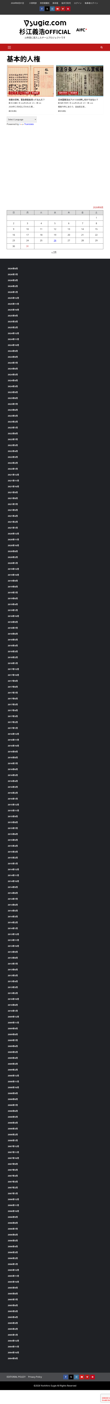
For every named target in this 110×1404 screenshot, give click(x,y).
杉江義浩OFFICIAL (45, 32)
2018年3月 (13, 651)
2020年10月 (13, 545)
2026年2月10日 (26, 103)
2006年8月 (13, 1223)
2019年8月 (13, 586)
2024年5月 (13, 374)
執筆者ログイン (91, 3)
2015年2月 (13, 857)
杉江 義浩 (14, 103)
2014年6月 (13, 904)
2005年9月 (13, 1287)
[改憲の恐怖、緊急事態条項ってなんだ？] (30, 81)
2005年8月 (13, 1293)
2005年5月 (13, 1311)
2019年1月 (13, 610)
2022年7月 (13, 439)
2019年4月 (13, 604)
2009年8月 (13, 1034)
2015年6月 (13, 834)
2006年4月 (13, 1246)
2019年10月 (13, 574)
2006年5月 (13, 1240)
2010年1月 (13, 1010)
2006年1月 (13, 1264)
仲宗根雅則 (44, 3)
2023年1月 (13, 427)
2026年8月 (13, 268)
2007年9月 (13, 1164)
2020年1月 (13, 563)
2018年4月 (13, 645)
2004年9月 (13, 1358)
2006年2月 (13, 1258)
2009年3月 (13, 1063)
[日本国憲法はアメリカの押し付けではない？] (79, 81)
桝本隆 (55, 3)
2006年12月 (13, 1199)
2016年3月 (13, 787)
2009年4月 (13, 1058)
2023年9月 (13, 392)
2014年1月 (13, 928)
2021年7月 (13, 504)
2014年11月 (13, 875)
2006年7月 (13, 1228)
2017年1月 (13, 728)
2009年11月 (13, 1022)
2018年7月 (13, 627)
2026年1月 (13, 292)
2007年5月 (13, 1169)
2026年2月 (13, 286)
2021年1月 (13, 527)
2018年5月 (13, 639)
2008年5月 (13, 1116)
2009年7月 (13, 1040)
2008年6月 (13, 1111)
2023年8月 (13, 398)
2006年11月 (13, 1205)
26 (55, 240)
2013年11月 (13, 940)
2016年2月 (13, 792)
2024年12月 (13, 333)
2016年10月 (13, 745)
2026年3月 (13, 280)
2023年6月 (13, 410)
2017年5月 (13, 704)
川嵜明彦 (33, 3)
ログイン (78, 3)
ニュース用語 (24, 93)
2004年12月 (13, 1340)
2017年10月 (13, 675)
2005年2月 (13, 1329)
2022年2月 (13, 463)
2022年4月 (13, 451)
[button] (9, 47)
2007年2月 (13, 1187)
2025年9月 (13, 315)
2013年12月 (13, 934)
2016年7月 (13, 763)
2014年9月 (13, 887)
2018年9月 (13, 622)
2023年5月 (13, 415)
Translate (29, 124)
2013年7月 (13, 963)
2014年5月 (13, 910)
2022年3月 (13, 457)
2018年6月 (13, 633)
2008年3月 (13, 1128)
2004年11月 (13, 1346)
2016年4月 (13, 781)
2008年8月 (13, 1099)
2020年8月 (13, 551)
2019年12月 (13, 569)
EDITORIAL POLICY (16, 1376)
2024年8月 (13, 356)
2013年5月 (13, 975)
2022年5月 (13, 445)
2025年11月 (13, 303)
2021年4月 (13, 516)
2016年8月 (13, 757)
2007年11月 (13, 1152)
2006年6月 (13, 1234)
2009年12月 (13, 1016)
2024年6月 (13, 368)
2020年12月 (13, 533)
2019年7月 (13, 592)
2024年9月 (13, 351)
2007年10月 (13, 1158)
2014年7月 (13, 898)
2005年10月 (13, 1281)
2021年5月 (13, 510)
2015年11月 (13, 810)
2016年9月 (13, 751)
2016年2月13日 (77, 103)
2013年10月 (13, 946)
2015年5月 (13, 840)
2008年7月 (13, 1105)
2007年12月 (13, 1146)
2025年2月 (13, 327)
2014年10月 (13, 881)
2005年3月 (13, 1323)
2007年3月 (13, 1181)
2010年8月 (13, 1005)
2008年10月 (13, 1087)
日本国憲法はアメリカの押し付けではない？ (78, 99)
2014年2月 (13, 922)
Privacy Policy (35, 1376)
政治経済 (35, 93)
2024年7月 (13, 362)
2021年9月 (13, 492)
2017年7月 (13, 692)
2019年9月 (13, 580)
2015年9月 (13, 816)
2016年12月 (13, 734)
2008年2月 (13, 1134)
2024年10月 (13, 345)
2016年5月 (13, 775)
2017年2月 (13, 722)
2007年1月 (13, 1193)
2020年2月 (13, 557)
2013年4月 (13, 981)
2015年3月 (13, 851)
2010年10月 (13, 999)
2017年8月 (13, 686)
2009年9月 (13, 1028)
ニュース (13, 93)
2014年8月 (13, 893)
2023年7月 (13, 404)
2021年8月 (13, 498)
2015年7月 (13, 828)
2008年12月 (13, 1075)
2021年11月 (13, 480)
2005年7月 (13, 1299)
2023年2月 (13, 421)
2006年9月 (13, 1217)
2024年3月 (13, 386)
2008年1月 (13, 1140)
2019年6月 (13, 598)
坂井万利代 (66, 3)
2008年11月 (13, 1081)
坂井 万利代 (64, 103)
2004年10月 (13, 1352)
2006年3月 (13, 1252)
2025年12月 (13, 298)
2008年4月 (13, 1122)
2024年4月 (13, 380)
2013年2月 (13, 993)
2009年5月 (13, 1052)
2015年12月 (13, 804)
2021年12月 (13, 474)
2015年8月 (13, 822)
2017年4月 (13, 710)
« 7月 (54, 252)
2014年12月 (13, 869)
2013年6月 (13, 969)
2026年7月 (13, 274)
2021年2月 (13, 521)
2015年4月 (13, 845)
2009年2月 (13, 1069)
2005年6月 (13, 1305)
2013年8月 (13, 957)
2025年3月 (13, 321)
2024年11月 (13, 339)
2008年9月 (13, 1093)
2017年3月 (13, 716)
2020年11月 (13, 539)
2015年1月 (13, 863)
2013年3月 (13, 987)
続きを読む (13, 111)
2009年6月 (13, 1046)
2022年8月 (13, 433)
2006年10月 (13, 1211)
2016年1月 (13, 798)
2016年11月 (13, 739)
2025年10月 (13, 309)
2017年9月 (13, 681)
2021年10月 (13, 486)
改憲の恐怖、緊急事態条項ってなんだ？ (27, 99)
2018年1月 (13, 663)
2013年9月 (13, 952)
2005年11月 (13, 1276)
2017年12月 (13, 669)
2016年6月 (13, 769)
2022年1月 (13, 468)
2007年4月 (13, 1175)
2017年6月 (13, 698)
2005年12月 (13, 1270)
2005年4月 (13, 1317)
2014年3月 (13, 916)
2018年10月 (13, 616)
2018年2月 (13, 657)
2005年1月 (13, 1334)
